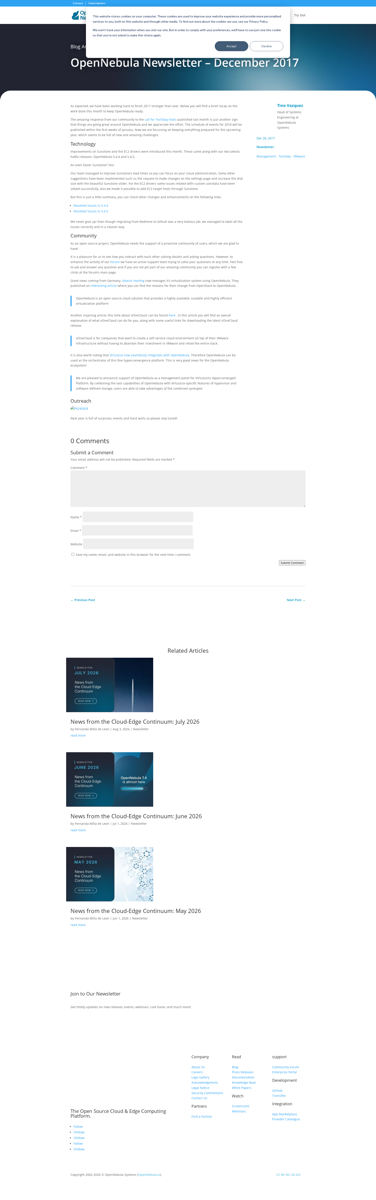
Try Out (300, 15)
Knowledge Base (244, 1082)
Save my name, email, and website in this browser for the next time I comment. (133, 555)
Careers (197, 1072)
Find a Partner (201, 1116)
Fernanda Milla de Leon (92, 729)
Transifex (279, 1096)
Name (76, 517)
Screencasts (240, 1106)
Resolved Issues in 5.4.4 (91, 205)
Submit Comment (292, 563)
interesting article (104, 286)
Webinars (239, 1111)
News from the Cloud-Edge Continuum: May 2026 (135, 911)
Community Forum (285, 1067)
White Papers (241, 1088)
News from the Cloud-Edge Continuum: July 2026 (135, 721)
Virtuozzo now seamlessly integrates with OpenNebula (149, 355)
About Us (198, 1067)
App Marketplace (284, 1114)
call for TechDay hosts (161, 119)
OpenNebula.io (149, 1175)
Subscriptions (96, 3)
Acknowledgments (204, 1082)
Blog (235, 1067)
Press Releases (242, 1072)
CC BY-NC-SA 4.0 (288, 1175)
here (172, 315)
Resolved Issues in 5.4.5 (91, 211)
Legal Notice (200, 1088)
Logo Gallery (200, 1077)
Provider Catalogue (286, 1119)
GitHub (277, 1090)
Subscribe (271, 995)
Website (76, 544)
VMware (299, 156)
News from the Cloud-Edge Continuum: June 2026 (136, 816)
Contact (78, 3)
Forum (115, 262)
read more (78, 735)
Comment (78, 468)
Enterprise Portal (284, 1072)
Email (75, 531)
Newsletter (265, 147)
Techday (285, 156)
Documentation (243, 1077)
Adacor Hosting (133, 281)
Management (266, 156)
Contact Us (199, 1098)
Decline (267, 46)
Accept (232, 46)
